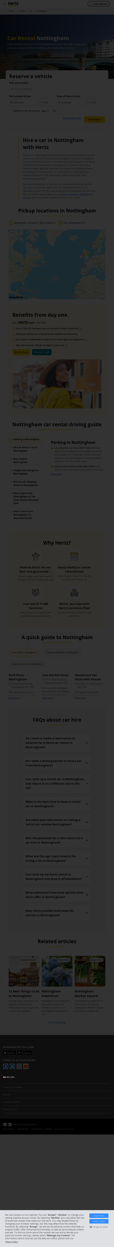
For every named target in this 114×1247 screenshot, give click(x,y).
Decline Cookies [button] (99, 1221)
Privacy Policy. (11, 1241)
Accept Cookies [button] (98, 1216)
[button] (98, 1227)
